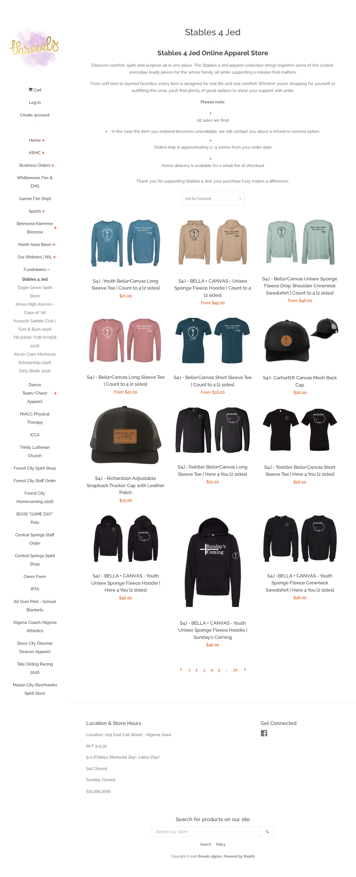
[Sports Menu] (43, 211)
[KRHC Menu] (43, 153)
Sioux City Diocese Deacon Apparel (35, 647)
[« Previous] (181, 670)
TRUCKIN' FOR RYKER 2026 (34, 341)
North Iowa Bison (34, 244)
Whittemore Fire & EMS (35, 182)
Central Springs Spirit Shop (35, 560)
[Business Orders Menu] (53, 166)
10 (235, 669)
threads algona (209, 856)
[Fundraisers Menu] (48, 270)
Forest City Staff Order (35, 480)
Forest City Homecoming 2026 (34, 497)
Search (205, 844)
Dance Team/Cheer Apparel (34, 393)
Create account (35, 115)
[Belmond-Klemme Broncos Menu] (55, 228)
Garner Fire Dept (35, 198)
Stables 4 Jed (35, 279)
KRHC (35, 152)
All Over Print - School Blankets (35, 605)
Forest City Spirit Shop (35, 468)
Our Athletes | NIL (35, 257)
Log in (35, 102)
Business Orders (34, 165)
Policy (221, 844)
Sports (35, 211)
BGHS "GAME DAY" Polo (34, 518)
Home (35, 140)
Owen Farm (35, 576)
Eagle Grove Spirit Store (35, 291)
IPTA (35, 589)
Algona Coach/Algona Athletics (34, 626)
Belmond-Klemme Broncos (35, 228)
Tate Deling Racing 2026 (35, 668)
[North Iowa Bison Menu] (54, 245)
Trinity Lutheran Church (35, 451)
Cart (37, 90)
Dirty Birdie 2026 (35, 370)
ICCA (34, 434)
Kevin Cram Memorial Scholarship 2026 (35, 358)
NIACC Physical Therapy (35, 418)
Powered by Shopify (239, 856)
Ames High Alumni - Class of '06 (35, 308)
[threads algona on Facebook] (264, 734)
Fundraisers (35, 269)
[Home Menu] (43, 140)
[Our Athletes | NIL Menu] (54, 257)
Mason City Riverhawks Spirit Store (35, 689)
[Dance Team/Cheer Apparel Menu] (55, 393)
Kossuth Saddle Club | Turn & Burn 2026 (35, 325)
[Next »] (245, 670)
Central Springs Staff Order (34, 539)
